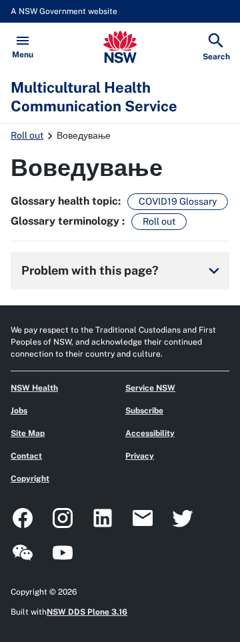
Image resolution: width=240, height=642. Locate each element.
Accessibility (150, 433)
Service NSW (150, 388)
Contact (26, 456)
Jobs (19, 410)
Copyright (30, 478)
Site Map (28, 433)
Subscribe (144, 410)
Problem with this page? (122, 271)
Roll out (27, 135)
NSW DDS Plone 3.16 (87, 612)
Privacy (139, 456)
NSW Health (34, 388)
